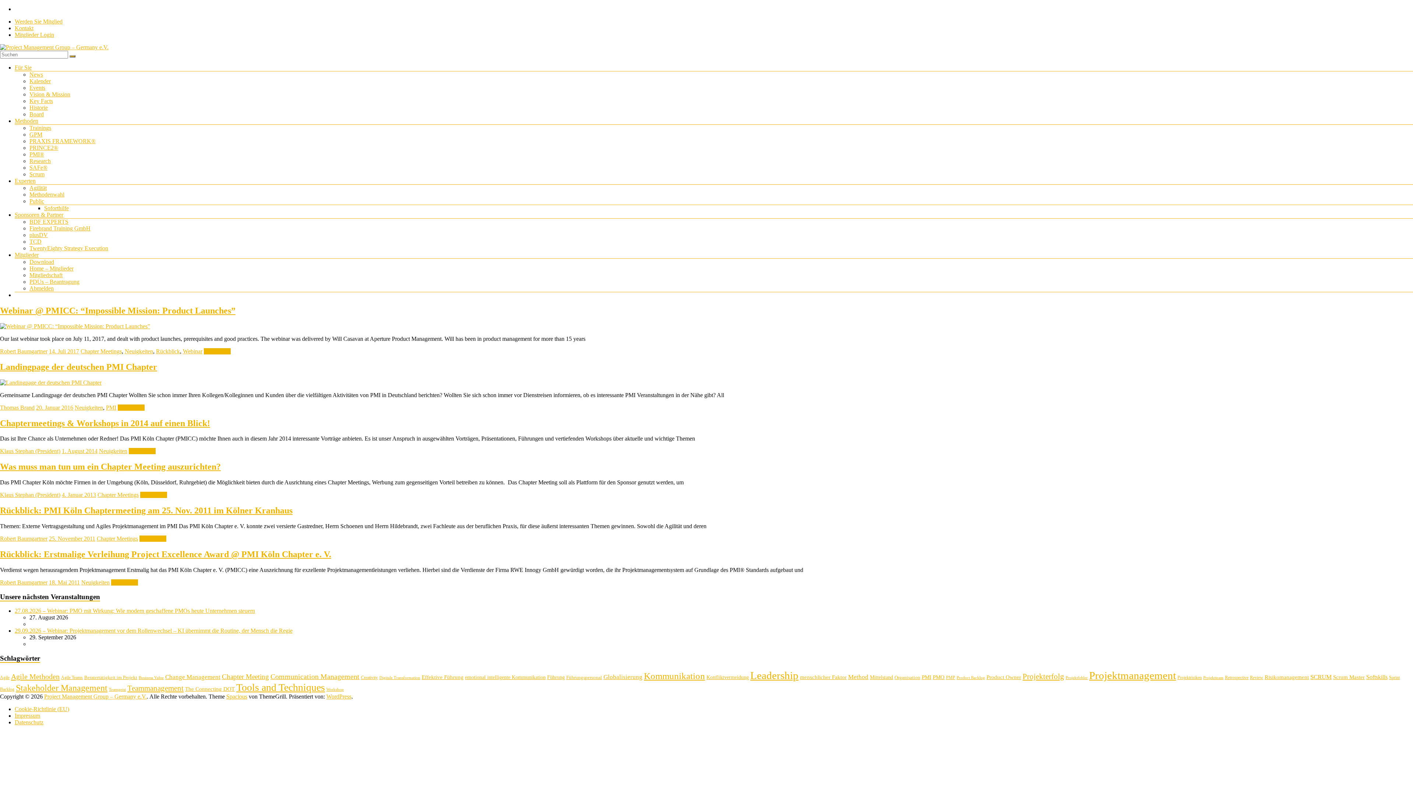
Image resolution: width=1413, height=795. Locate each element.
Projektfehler (1077, 678)
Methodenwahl (46, 194)
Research (40, 161)
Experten (25, 181)
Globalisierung (622, 677)
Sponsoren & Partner (39, 215)
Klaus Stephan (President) (30, 451)
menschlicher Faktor (823, 677)
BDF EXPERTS (48, 222)
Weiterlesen (217, 351)
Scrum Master (1349, 677)
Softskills (1377, 677)
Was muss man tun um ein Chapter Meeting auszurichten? (110, 466)
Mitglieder (27, 255)
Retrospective (1237, 677)
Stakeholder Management (61, 688)
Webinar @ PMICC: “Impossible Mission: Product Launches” (118, 310)
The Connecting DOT (210, 689)
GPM (35, 134)
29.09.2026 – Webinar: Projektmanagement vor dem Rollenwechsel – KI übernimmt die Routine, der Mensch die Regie (154, 631)
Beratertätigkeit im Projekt (110, 677)
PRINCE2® (43, 148)
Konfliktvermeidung (727, 677)
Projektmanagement (1132, 675)
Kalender (40, 81)
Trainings (40, 128)
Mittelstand (881, 677)
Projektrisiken (1190, 677)
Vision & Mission (49, 94)
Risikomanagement (1287, 677)
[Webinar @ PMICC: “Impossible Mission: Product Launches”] (75, 326)
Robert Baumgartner (23, 351)
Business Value (151, 678)
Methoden (26, 121)
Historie (38, 108)
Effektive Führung (443, 677)
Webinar (192, 351)
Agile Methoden (35, 676)
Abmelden (41, 288)
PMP (950, 677)
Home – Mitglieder (51, 268)
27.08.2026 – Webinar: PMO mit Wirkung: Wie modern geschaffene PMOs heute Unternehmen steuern (135, 611)
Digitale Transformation (399, 678)
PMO (939, 677)
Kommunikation (674, 676)
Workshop (335, 690)
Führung (556, 677)
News (36, 74)
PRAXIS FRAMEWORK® (62, 141)
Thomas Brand (17, 407)
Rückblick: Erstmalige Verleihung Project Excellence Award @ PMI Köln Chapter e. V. (165, 554)
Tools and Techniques (280, 687)
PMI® (36, 154)
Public (36, 201)
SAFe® (38, 168)
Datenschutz (29, 722)
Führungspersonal (584, 677)
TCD (35, 242)
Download (41, 262)
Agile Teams (72, 677)
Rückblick (168, 351)
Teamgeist (117, 690)
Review (1256, 677)
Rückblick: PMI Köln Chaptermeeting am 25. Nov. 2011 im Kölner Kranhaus (146, 510)
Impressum (27, 716)
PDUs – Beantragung (54, 282)
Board (36, 114)
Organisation (907, 677)
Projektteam (1213, 678)
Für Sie (23, 67)
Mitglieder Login (34, 35)
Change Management (192, 677)
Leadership (774, 675)
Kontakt (24, 28)
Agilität (38, 188)
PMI (111, 407)
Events (37, 88)
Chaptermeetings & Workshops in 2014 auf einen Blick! (105, 423)
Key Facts (41, 101)
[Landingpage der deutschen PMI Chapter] (51, 382)
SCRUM (1321, 677)
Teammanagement (155, 688)
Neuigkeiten (139, 351)
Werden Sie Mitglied (39, 21)
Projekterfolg (1043, 676)
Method (858, 677)
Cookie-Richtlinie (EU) (42, 709)
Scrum (37, 174)
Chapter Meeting (245, 677)
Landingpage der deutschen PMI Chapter (78, 367)
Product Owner (1004, 677)
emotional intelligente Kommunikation (505, 677)
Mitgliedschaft (46, 275)
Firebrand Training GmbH (60, 228)
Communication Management (315, 676)
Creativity (369, 677)
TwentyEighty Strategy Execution (68, 248)
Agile (5, 677)
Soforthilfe (56, 208)
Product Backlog (971, 678)
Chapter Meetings (101, 351)
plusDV (38, 235)
